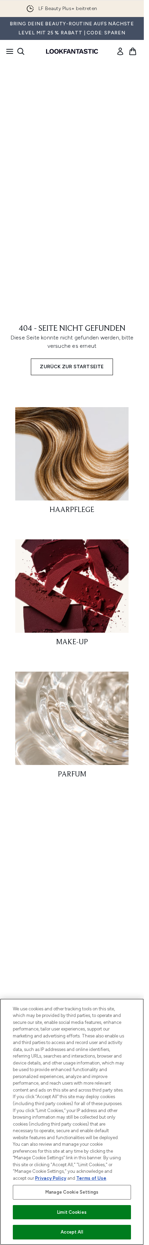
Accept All (72, 1232)
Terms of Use (91, 1178)
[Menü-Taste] (7, 51)
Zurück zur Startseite (72, 367)
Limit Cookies (72, 1212)
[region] (72, 1122)
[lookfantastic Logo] (72, 51)
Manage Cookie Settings (71, 1192)
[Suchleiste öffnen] (20, 51)
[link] (120, 51)
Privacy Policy (50, 1178)
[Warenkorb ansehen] (132, 51)
